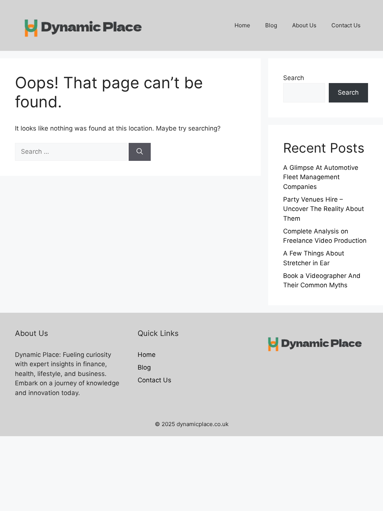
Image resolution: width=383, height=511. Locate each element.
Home (242, 25)
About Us (304, 25)
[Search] (140, 152)
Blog (271, 25)
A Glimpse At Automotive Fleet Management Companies (320, 177)
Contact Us (346, 25)
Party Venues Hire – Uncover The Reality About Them (323, 209)
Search (293, 78)
